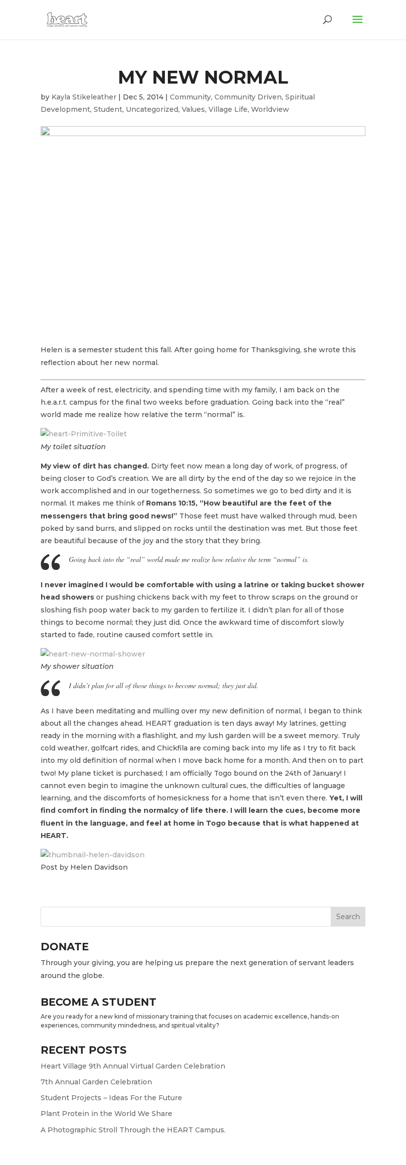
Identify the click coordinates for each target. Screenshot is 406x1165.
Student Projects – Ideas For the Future (111, 1097)
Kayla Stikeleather (83, 97)
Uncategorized (152, 109)
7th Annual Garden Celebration (96, 1081)
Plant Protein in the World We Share (106, 1113)
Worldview (270, 109)
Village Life (228, 109)
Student (108, 109)
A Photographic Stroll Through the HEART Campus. (133, 1129)
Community (190, 97)
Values (193, 109)
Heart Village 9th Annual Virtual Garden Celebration (133, 1066)
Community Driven (248, 97)
